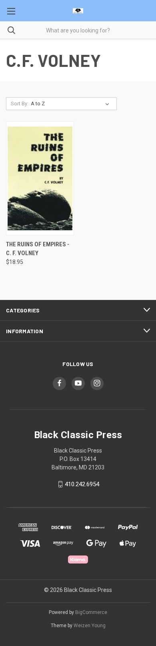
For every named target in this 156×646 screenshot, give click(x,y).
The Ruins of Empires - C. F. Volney (37, 249)
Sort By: (19, 104)
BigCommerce (91, 612)
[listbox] (72, 104)
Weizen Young (90, 625)
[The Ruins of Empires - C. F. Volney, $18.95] (40, 178)
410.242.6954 (82, 484)
